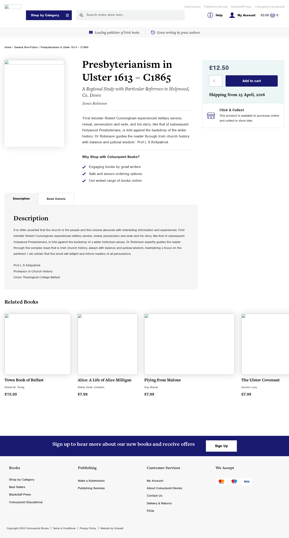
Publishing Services (216, 6)
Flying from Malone (162, 380)
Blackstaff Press (241, 6)
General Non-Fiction (26, 47)
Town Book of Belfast (24, 380)
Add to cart (251, 81)
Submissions (192, 6)
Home (8, 47)
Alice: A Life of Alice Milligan (104, 380)
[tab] (21, 199)
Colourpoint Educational (269, 6)
